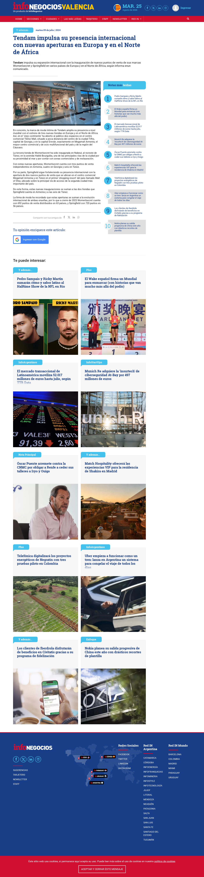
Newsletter (120, 18)
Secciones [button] (33, 18)
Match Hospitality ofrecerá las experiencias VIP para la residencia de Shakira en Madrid (128, 167)
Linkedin (123, 763)
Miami (171, 768)
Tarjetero (92, 18)
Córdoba (148, 762)
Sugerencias (20, 770)
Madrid (172, 763)
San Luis (148, 822)
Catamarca (149, 758)
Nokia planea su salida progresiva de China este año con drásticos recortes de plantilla (127, 227)
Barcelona (174, 754)
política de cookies (164, 861)
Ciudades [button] (52, 18)
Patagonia (149, 808)
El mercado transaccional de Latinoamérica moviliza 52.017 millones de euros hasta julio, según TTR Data (128, 127)
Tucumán (148, 839)
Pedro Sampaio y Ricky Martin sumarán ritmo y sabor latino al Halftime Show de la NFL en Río (128, 98)
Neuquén (148, 804)
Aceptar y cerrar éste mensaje (102, 869)
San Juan (148, 818)
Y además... (23, 30)
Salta (146, 813)
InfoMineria (150, 776)
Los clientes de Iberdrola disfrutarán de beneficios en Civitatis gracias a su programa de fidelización (128, 212)
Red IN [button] (135, 18)
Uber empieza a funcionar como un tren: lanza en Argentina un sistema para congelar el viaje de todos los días (128, 196)
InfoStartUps (94, 362)
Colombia (174, 759)
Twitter (122, 759)
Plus (88, 270)
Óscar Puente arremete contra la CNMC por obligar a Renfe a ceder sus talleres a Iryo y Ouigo (128, 154)
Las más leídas (72, 18)
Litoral (147, 795)
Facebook (124, 754)
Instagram (124, 768)
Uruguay (173, 777)
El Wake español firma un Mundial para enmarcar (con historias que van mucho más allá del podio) (127, 112)
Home (18, 18)
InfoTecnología (152, 785)
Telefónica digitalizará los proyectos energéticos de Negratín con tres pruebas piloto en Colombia (128, 181)
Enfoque (91, 639)
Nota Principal (27, 454)
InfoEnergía (150, 767)
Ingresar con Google (33, 239)
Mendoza (148, 799)
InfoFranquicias (153, 771)
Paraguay (174, 773)
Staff (105, 18)
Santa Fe (148, 827)
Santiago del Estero (151, 833)
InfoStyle (149, 781)
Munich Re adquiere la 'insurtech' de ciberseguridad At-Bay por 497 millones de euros (128, 141)
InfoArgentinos (27, 362)
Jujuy (146, 790)
